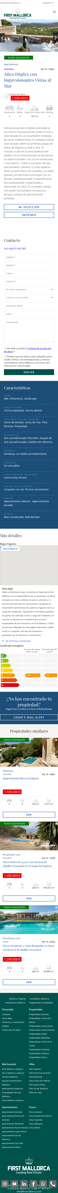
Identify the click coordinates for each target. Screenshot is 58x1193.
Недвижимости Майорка (41, 1002)
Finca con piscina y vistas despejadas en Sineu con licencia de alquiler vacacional (28, 947)
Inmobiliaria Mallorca (15, 1002)
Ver (29, 814)
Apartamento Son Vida (12, 1143)
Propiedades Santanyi (39, 1049)
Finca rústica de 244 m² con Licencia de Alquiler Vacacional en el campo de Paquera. (27, 864)
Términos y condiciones (13, 1022)
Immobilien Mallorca (39, 998)
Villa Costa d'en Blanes (39, 1080)
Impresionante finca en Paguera (21, 778)
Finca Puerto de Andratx (40, 1116)
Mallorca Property (17, 998)
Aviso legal (7, 1018)
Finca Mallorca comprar (13, 1073)
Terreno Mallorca (10, 1077)
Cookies (5, 1026)
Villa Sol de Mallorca (38, 1088)
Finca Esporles (36, 1119)
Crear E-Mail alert (29, 717)
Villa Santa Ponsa (37, 1084)
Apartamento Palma (11, 1147)
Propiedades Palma (38, 1057)
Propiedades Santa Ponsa (41, 1026)
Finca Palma (34, 1127)
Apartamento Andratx (12, 1112)
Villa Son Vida (35, 1092)
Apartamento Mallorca (12, 1088)
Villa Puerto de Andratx (40, 1073)
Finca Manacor (36, 1123)
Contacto (6, 1014)
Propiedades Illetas (38, 1034)
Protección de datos (11, 1030)
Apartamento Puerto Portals (15, 1127)
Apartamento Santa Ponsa (14, 1131)
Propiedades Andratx (39, 1014)
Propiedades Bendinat (39, 1037)
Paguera (9, 69)
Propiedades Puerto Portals (42, 1030)
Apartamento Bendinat (13, 1123)
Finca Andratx (35, 1112)
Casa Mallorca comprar (13, 1100)
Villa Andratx (35, 1069)
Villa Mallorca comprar (12, 1069)
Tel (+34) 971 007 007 (15, 248)
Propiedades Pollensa (39, 1053)
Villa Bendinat (35, 1077)
